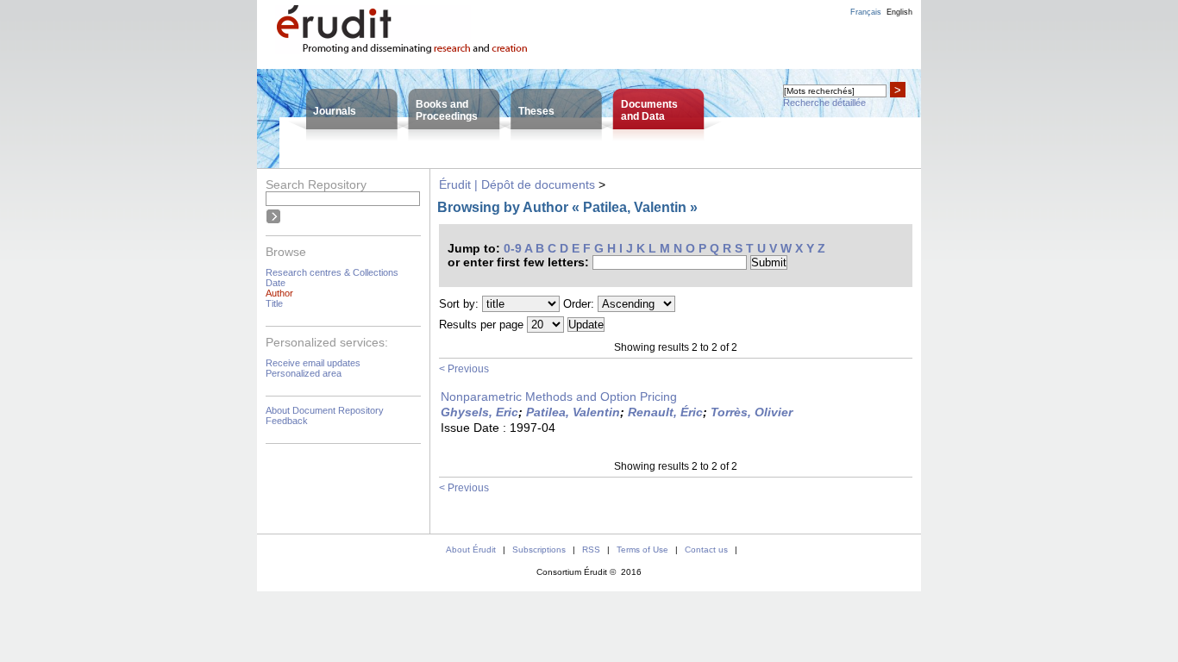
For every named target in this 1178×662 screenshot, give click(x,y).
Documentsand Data (649, 110)
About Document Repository (325, 410)
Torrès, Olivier (752, 412)
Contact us (706, 549)
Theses (536, 111)
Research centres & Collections (332, 272)
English (899, 12)
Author (279, 293)
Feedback (287, 420)
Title (274, 303)
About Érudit (471, 549)
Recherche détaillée (824, 102)
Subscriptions (539, 549)
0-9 (513, 248)
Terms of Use (642, 549)
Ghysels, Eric (479, 412)
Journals (334, 111)
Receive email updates (313, 363)
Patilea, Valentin (573, 412)
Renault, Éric (665, 412)
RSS (591, 549)
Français (865, 12)
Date (275, 283)
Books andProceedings (447, 110)
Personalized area (303, 373)
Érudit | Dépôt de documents (517, 184)
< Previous (464, 369)
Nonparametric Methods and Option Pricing (559, 396)
